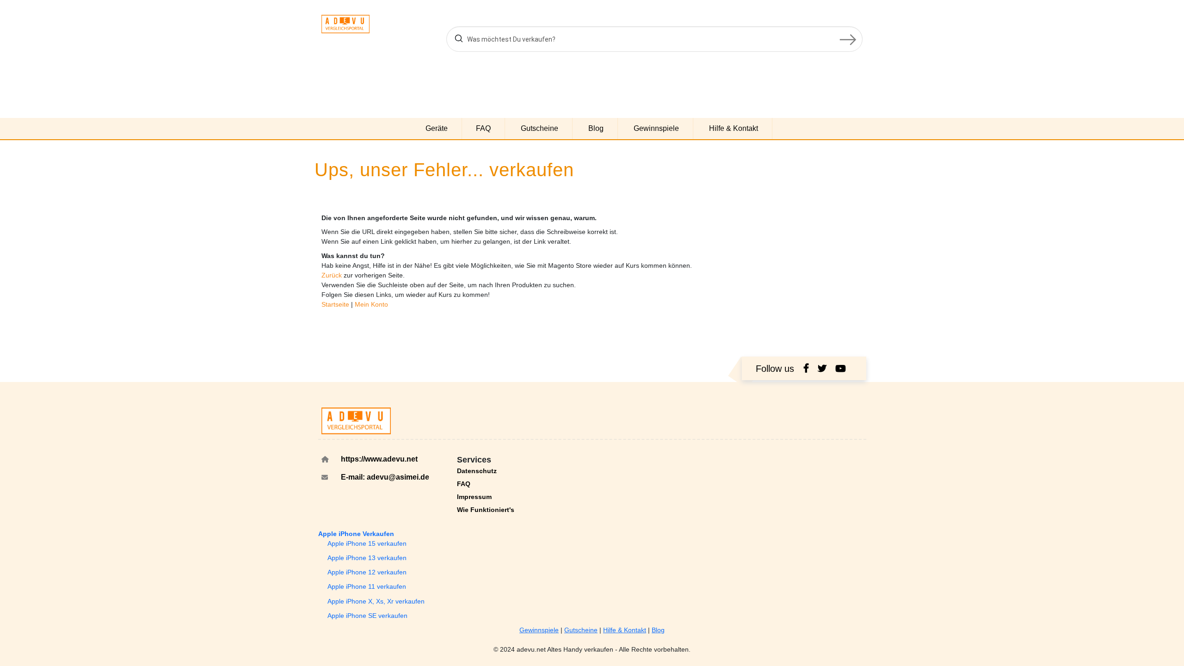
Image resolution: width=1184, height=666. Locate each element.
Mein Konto (371, 304)
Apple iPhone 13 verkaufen (367, 557)
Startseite (336, 304)
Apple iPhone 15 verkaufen (367, 543)
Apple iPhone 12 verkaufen (367, 572)
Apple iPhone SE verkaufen (367, 615)
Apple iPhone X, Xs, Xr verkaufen (376, 601)
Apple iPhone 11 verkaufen (366, 586)
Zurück (332, 275)
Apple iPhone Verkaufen (356, 533)
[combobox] (654, 39)
